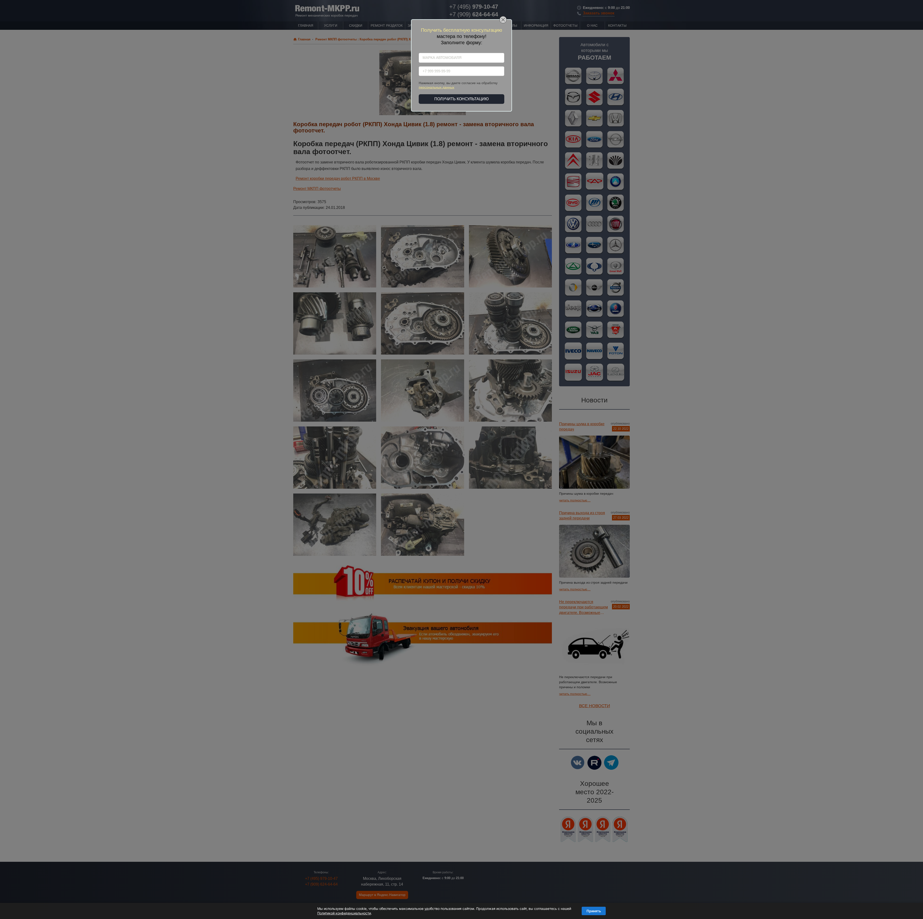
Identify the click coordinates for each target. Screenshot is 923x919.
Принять (593, 911)
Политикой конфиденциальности (344, 913)
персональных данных (436, 87)
